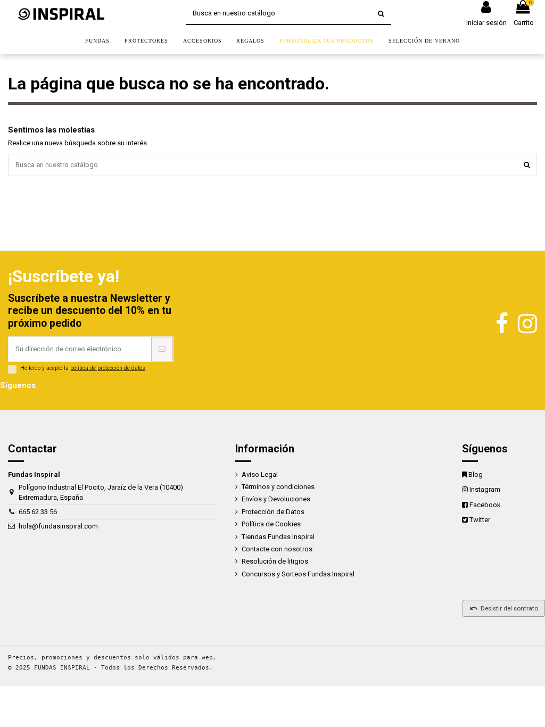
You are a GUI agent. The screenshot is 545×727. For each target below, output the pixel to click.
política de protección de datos (107, 368)
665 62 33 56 (38, 512)
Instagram (484, 489)
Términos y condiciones (278, 487)
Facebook (485, 505)
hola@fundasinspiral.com (58, 526)
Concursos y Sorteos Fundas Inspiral (298, 574)
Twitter (479, 520)
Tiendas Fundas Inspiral (278, 537)
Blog (475, 474)
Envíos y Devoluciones (276, 499)
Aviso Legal (260, 474)
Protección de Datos (273, 512)
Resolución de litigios (275, 561)
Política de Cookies (271, 524)
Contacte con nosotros (277, 549)
